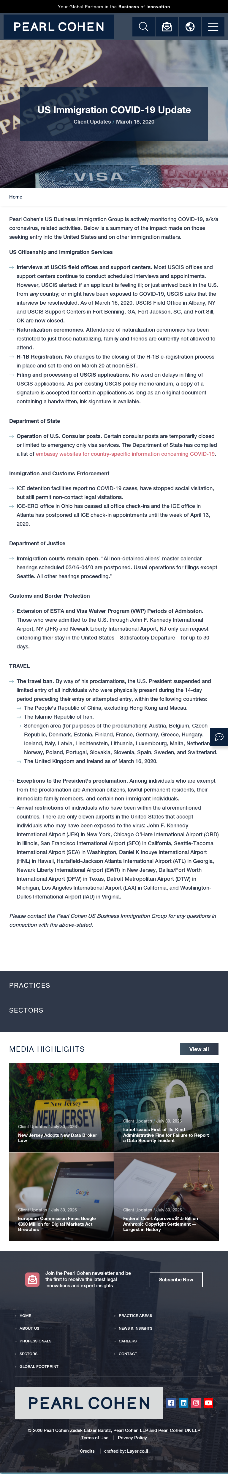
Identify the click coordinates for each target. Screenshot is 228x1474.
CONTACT (128, 1354)
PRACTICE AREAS (135, 1316)
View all (199, 1049)
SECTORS (28, 1354)
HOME (25, 1316)
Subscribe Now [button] (176, 1279)
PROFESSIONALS (35, 1341)
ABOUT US (29, 1328)
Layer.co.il (137, 1451)
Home (15, 197)
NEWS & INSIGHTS (135, 1328)
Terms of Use (94, 1437)
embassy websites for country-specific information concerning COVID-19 (125, 454)
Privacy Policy (132, 1437)
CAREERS (128, 1341)
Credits (88, 1451)
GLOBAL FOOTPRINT (39, 1367)
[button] (219, 737)
